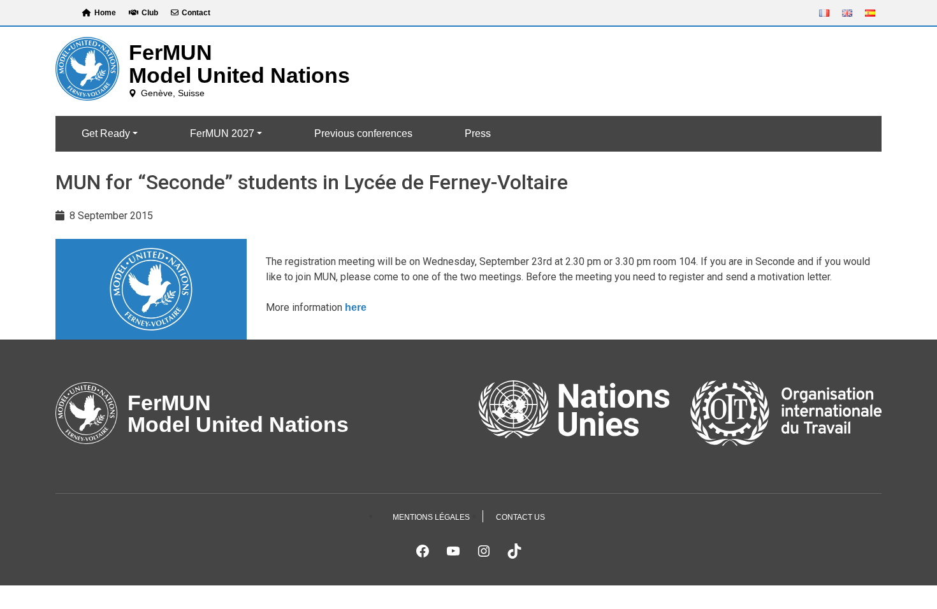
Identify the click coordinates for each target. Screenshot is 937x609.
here (356, 307)
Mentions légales (431, 517)
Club (150, 12)
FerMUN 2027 (222, 133)
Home (105, 12)
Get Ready (106, 133)
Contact (196, 12)
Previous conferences (363, 133)
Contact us (520, 517)
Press (478, 133)
